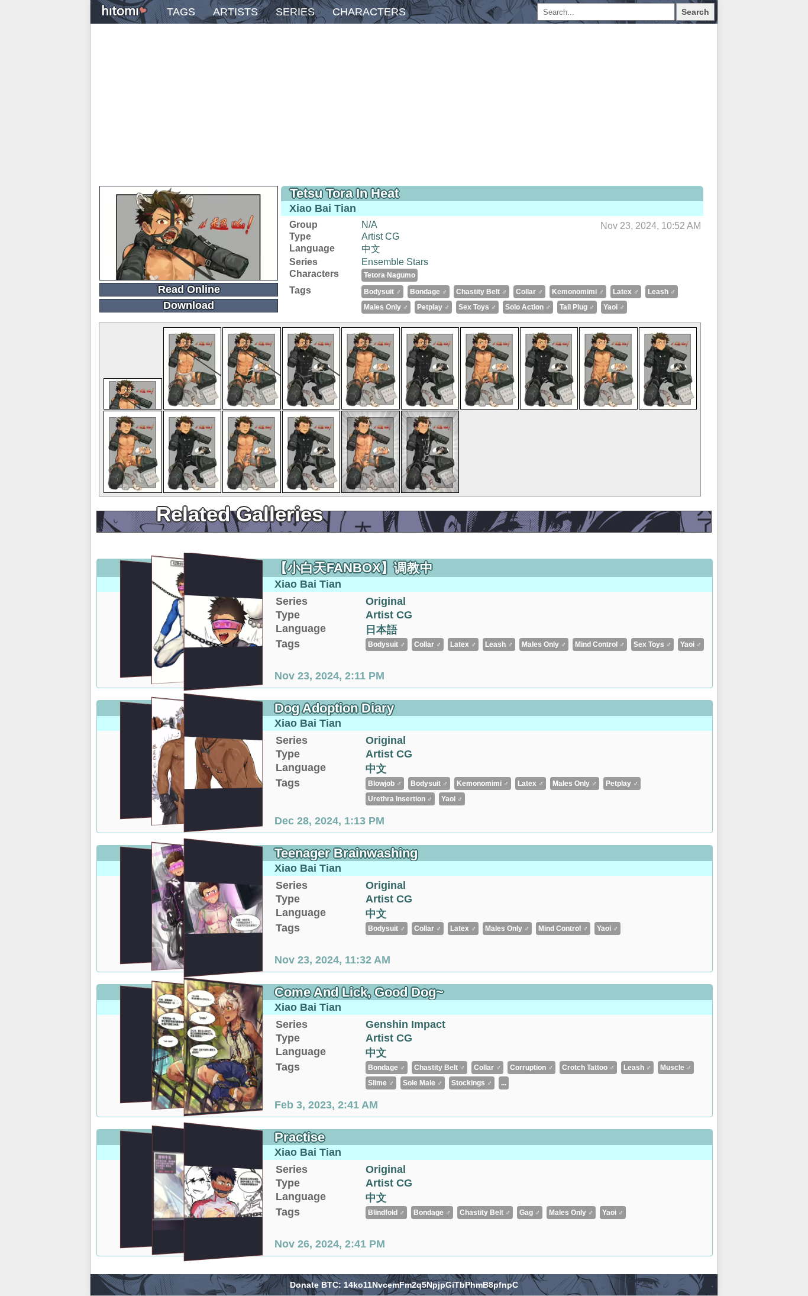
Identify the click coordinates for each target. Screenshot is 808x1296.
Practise (299, 1137)
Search (695, 12)
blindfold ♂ (386, 1212)
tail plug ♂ (577, 307)
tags (181, 12)
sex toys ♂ (477, 307)
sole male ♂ (422, 1083)
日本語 (381, 630)
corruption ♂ (531, 1067)
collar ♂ (529, 292)
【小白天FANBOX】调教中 (353, 567)
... (503, 1083)
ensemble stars (394, 262)
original (386, 601)
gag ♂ (529, 1212)
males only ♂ (386, 307)
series (295, 12)
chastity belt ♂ (481, 292)
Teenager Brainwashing (346, 853)
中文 (370, 249)
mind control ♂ (600, 644)
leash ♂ (662, 292)
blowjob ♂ (385, 783)
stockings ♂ (471, 1083)
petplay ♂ (433, 307)
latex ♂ (626, 292)
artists (235, 12)
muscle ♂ (675, 1067)
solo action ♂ (528, 307)
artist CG (380, 236)
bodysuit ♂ (382, 292)
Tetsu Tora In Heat (344, 193)
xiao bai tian (322, 208)
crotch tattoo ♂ (588, 1067)
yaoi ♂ (614, 307)
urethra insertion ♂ (400, 799)
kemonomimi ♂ (578, 292)
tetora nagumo (389, 275)
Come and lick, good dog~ (359, 992)
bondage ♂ (428, 292)
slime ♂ (381, 1083)
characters (369, 12)
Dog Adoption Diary (334, 708)
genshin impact (405, 1024)
